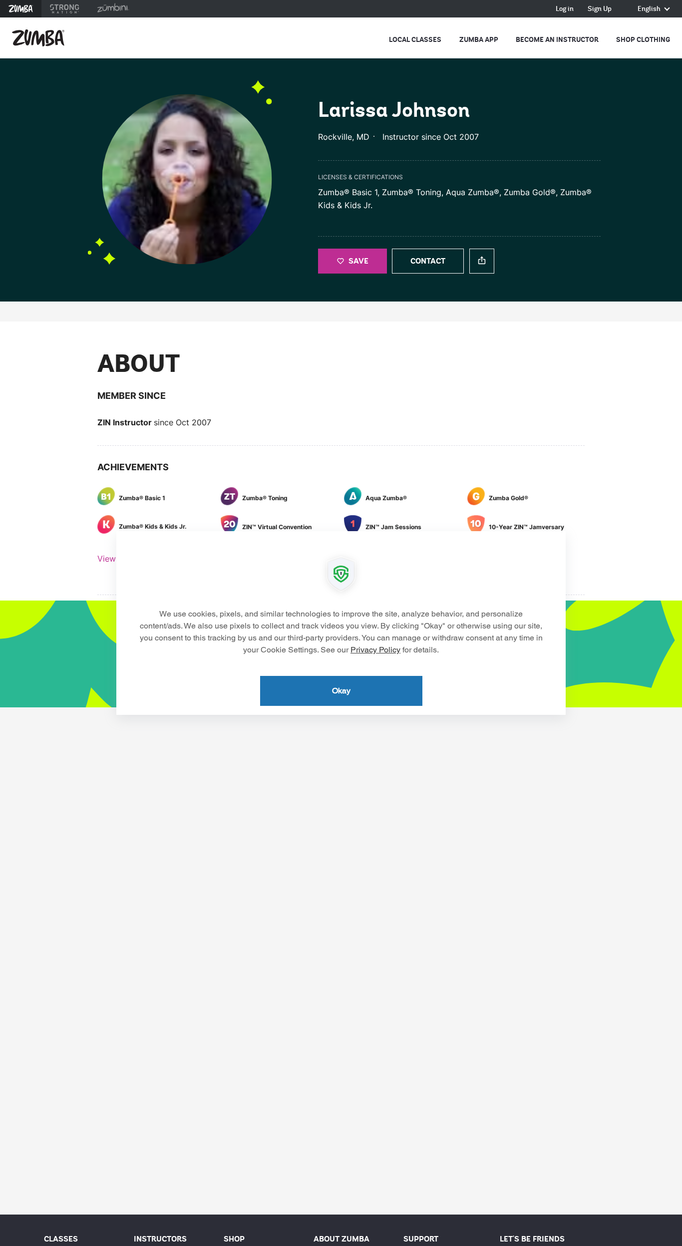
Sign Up (600, 9)
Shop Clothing (643, 39)
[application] (341, 623)
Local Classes (415, 39)
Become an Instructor (557, 39)
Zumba (20, 8)
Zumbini (113, 8)
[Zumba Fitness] (38, 37)
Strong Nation (64, 8)
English (650, 9)
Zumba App (478, 39)
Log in (565, 9)
